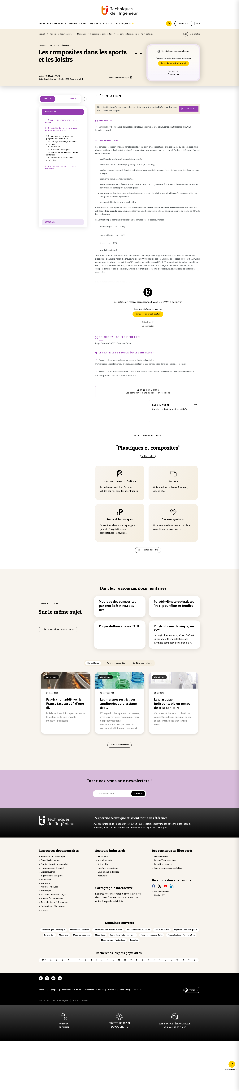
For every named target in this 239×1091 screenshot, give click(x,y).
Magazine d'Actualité (99, 24)
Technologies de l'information (54, 902)
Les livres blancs (161, 856)
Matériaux (45, 884)
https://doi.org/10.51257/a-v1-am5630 (113, 343)
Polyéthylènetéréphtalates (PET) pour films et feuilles (174, 604)
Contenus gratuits (123, 24)
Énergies (44, 910)
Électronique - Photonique (53, 906)
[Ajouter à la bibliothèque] (131, 77)
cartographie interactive (124, 894)
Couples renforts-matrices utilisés (169, 407)
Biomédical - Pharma (50, 860)
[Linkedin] (171, 886)
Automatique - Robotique (53, 856)
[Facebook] (153, 886)
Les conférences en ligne (165, 860)
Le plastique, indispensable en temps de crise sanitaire (172, 704)
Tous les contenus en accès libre (168, 868)
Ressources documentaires (51, 24)
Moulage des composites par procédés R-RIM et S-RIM (117, 606)
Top (44, 960)
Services (173, 481)
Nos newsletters (161, 892)
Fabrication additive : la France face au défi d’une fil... (65, 704)
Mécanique (46, 891)
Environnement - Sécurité (52, 868)
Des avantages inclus (173, 519)
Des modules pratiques (120, 519)
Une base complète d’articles (120, 481)
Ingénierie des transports (52, 876)
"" (147, 447)
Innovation (46, 880)
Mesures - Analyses (49, 887)
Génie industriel (48, 872)
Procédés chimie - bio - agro (53, 895)
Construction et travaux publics (55, 864)
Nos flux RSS (159, 895)
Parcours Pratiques (77, 24)
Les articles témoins (163, 864)
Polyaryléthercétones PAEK (119, 626)
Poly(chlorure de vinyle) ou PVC (174, 628)
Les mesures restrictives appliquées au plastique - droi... (119, 704)
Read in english (76, 79)
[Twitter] (159, 886)
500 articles (148, 456)
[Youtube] (165, 886)
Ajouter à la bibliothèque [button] (118, 78)
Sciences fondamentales (52, 898)
